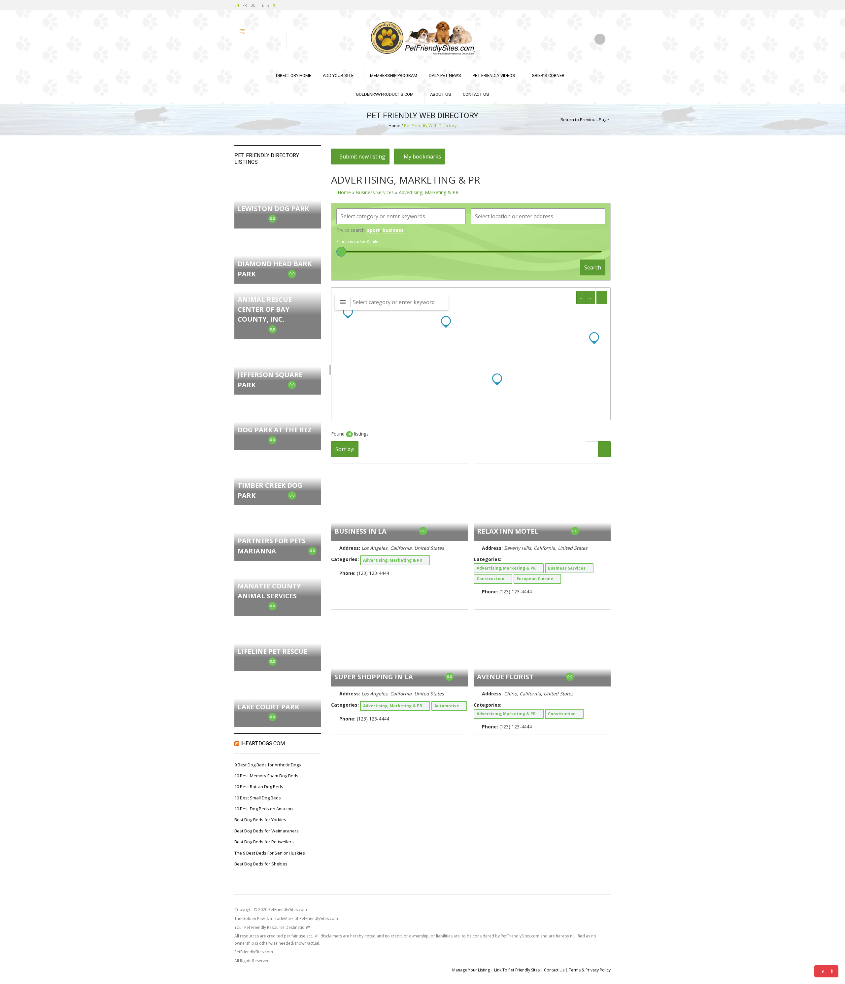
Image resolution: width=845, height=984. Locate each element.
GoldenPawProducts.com (385, 94)
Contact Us (476, 94)
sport (373, 230)
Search (592, 267)
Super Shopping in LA (373, 676)
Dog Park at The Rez (275, 429)
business (393, 230)
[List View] (592, 449)
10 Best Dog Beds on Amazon (263, 809)
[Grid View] (604, 449)
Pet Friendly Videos (494, 75)
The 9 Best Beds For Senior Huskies (269, 853)
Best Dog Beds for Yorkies (260, 820)
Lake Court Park (268, 706)
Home (394, 125)
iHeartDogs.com (262, 743)
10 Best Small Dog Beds (257, 798)
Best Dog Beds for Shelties (260, 864)
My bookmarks (421, 156)
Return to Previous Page (584, 120)
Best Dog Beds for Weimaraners (266, 831)
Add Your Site (338, 75)
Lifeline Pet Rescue (272, 651)
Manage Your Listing (471, 970)
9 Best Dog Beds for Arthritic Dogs (267, 765)
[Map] (471, 354)
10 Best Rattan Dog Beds (258, 787)
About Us (440, 94)
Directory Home (293, 75)
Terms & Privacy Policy (590, 970)
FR (245, 5)
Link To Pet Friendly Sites (517, 970)
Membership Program (393, 75)
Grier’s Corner (548, 75)
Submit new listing (361, 156)
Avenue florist (505, 676)
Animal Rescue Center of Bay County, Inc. (265, 309)
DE (253, 5)
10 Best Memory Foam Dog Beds (266, 776)
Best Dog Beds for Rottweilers (264, 842)
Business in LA (360, 531)
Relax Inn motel (507, 531)
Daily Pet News (445, 75)
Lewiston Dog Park (273, 208)
